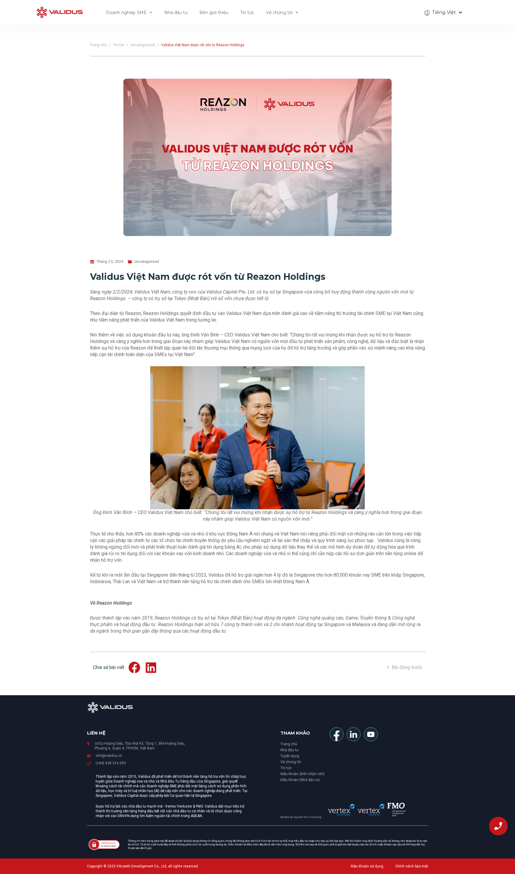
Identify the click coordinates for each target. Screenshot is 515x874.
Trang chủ (98, 45)
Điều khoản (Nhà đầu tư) (300, 780)
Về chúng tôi (279, 12)
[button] (134, 667)
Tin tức (247, 12)
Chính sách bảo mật (411, 866)
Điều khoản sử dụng (367, 866)
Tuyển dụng (289, 756)
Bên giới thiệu (213, 12)
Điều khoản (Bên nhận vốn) (302, 774)
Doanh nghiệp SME (126, 12)
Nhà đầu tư (175, 12)
